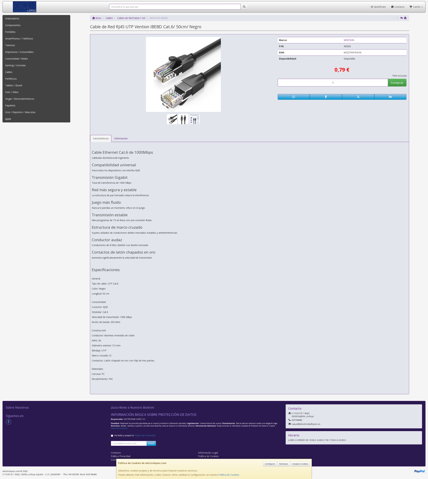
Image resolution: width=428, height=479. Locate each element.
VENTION (349, 40)
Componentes (13, 25)
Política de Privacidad (119, 428)
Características (101, 138)
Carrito (416, 6)
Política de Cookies (229, 474)
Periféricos (11, 78)
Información (121, 138)
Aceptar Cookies (300, 463)
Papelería (10, 105)
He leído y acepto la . (135, 435)
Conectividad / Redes (16, 58)
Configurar (270, 463)
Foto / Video (12, 92)
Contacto (399, 6)
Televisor (10, 45)
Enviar (151, 443)
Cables (8, 72)
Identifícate (379, 6)
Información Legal (208, 452)
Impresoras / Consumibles (19, 52)
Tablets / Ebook (13, 85)
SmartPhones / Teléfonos (19, 38)
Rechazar (283, 463)
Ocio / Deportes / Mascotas (20, 112)
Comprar (397, 83)
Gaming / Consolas (15, 65)
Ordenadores (12, 18)
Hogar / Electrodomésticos (19, 98)
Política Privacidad (120, 456)
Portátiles (10, 31)
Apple (8, 118)
